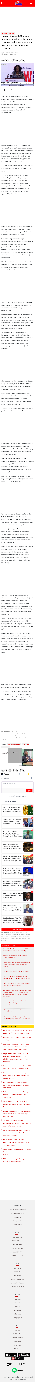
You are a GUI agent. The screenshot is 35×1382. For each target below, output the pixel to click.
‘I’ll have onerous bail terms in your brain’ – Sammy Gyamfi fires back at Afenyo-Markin (16, 1075)
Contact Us (17, 1217)
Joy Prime (17, 1275)
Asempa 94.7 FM (17, 1248)
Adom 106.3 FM (17, 1241)
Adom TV (17, 1272)
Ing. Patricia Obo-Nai (14, 744)
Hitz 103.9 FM (17, 1244)
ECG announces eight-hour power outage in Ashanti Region (15, 1160)
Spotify (20, 1370)
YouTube (17, 1299)
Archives (17, 1345)
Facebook (17, 1303)
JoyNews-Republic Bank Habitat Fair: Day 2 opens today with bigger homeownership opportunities (17, 1004)
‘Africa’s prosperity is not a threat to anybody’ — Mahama (14, 1012)
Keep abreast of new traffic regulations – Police (17, 1038)
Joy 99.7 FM (17, 1237)
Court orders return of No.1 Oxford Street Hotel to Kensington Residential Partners (16, 1104)
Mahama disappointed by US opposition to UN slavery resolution (16, 957)
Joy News (17, 1268)
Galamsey (17, 1341)
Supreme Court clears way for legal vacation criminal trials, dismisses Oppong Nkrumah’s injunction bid (16, 1046)
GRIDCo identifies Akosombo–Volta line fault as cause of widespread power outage (17, 1152)
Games (17, 1330)
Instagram (17, 1310)
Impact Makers (17, 1337)
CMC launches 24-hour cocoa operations (16, 972)
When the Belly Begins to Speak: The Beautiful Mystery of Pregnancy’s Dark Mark (16, 1018)
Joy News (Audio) (17, 1287)
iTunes (25, 1364)
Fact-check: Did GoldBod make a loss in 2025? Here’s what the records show (17, 1031)
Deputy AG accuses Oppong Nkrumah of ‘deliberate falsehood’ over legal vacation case (17, 1113)
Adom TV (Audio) (17, 1283)
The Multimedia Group (17, 1210)
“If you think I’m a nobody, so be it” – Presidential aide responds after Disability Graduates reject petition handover (16, 1058)
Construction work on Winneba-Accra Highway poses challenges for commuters (16, 978)
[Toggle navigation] (31, 3)
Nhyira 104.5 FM (17, 1256)
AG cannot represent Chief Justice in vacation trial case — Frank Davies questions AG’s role (16, 1132)
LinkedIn (17, 1314)
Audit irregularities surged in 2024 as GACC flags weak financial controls (16, 985)
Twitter (17, 1306)
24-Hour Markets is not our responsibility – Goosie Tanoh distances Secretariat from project (17, 1123)
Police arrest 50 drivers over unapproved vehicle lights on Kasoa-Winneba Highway (16, 1142)
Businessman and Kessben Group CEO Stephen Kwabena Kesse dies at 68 (17, 1067)
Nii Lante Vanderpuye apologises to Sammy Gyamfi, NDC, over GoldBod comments (16, 1085)
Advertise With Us (17, 1213)
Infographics (17, 1318)
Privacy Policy (17, 1225)
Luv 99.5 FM (17, 1252)
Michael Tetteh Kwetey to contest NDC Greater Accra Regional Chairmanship (15, 950)
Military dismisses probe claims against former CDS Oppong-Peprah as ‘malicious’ (17, 1094)
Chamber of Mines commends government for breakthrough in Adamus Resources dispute (16, 965)
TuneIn (13, 1364)
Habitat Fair (17, 1334)
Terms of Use (17, 1221)
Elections (17, 1349)
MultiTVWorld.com (17, 1279)
